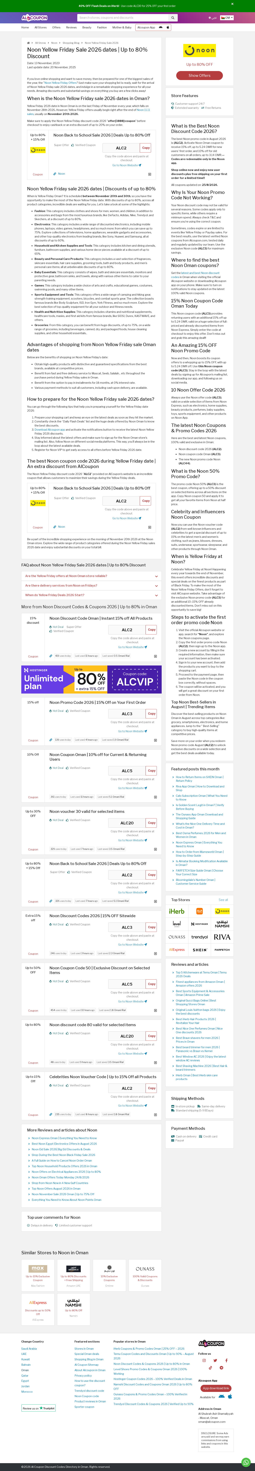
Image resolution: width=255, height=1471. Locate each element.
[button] (232, 4)
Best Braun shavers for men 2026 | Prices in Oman (198, 1039)
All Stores (41, 27)
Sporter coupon (84, 1407)
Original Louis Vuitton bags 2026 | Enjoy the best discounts (201, 1011)
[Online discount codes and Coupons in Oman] (28, 43)
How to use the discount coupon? (89, 1383)
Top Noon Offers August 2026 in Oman (56, 1188)
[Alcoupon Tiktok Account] (210, 1367)
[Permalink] (54, 174)
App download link (216, 1388)
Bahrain (26, 1364)
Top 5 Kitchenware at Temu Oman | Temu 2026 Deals (201, 974)
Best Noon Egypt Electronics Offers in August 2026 (64, 1143)
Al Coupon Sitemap (86, 1364)
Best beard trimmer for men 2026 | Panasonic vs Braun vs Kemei (198, 1049)
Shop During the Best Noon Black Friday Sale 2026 (63, 1155)
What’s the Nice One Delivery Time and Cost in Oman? (200, 825)
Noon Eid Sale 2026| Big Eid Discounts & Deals (61, 1149)
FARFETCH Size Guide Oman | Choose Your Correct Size (199, 872)
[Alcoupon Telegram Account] (221, 1367)
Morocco (27, 1391)
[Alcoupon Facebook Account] (226, 1360)
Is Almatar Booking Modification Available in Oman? (202, 863)
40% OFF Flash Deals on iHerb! (99, 5)
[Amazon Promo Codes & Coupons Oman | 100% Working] (73, 1268)
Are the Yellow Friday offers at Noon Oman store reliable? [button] (66, 576)
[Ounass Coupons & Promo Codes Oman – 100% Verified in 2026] (145, 1268)
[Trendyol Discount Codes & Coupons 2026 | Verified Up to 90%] (199, 936)
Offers (56, 27)
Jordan (25, 1386)
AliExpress (37, 1319)
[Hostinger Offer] (91, 679)
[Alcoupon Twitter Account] (215, 1360)
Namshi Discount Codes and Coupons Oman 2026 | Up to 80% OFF (152, 1387)
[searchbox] (122, 18)
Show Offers (200, 75)
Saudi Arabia (29, 1348)
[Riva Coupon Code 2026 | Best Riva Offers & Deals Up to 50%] (222, 936)
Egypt (25, 1381)
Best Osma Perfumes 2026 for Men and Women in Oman (201, 835)
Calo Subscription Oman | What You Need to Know (201, 797)
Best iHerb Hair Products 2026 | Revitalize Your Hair (196, 1021)
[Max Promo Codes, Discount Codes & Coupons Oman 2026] (38, 1268)
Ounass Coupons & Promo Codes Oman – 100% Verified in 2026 (150, 1397)
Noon (54, 43)
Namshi (74, 1315)
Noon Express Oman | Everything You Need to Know (64, 1138)
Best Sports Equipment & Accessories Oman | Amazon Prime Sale (200, 993)
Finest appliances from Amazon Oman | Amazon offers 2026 (200, 983)
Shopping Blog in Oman (88, 1359)
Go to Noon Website (125, 165)
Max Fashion (38, 1285)
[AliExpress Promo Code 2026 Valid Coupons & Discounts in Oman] (38, 1302)
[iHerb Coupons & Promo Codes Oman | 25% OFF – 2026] (176, 910)
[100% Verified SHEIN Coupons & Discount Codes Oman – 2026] (199, 949)
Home (25, 27)
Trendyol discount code (89, 1390)
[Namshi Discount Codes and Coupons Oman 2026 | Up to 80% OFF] (73, 1302)
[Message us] (246, 1462)
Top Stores (180, 900)
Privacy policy (83, 1375)
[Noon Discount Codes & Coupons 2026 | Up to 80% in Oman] (38, 149)
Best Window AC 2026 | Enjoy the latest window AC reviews (201, 1058)
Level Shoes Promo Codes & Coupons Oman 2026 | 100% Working (150, 1371)
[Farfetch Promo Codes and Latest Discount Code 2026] (222, 949)
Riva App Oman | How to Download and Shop (200, 788)
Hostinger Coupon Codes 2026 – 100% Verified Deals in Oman (152, 1379)
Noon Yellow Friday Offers (60, 83)
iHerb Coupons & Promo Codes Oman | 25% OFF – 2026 (148, 1348)
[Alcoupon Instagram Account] (204, 1360)
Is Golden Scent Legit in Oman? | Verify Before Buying (200, 807)
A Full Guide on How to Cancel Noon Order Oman (62, 1160)
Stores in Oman (84, 1348)
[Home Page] (34, 17)
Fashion (102, 27)
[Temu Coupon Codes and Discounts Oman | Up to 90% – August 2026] (199, 910)
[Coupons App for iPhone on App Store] (168, 27)
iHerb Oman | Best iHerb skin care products (197, 1077)
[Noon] (199, 50)
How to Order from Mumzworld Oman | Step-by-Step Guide (200, 853)
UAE (24, 1354)
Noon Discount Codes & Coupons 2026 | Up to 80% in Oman (151, 1364)
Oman (25, 1370)
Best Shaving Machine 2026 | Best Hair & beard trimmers (201, 1067)
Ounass (145, 1285)
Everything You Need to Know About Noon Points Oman (66, 1200)
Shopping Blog (71, 43)
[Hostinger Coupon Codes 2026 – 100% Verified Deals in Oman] (199, 923)
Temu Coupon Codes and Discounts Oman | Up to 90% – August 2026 (153, 1356)
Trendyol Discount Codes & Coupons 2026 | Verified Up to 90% (153, 1404)
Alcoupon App (146, 27)
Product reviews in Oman (90, 1401)
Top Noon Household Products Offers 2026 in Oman (64, 1166)
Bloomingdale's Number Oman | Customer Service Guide (195, 881)
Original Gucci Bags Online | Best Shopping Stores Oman (196, 1002)
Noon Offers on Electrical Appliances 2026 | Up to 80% (66, 1172)
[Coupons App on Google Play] (161, 27)
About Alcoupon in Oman (89, 1370)
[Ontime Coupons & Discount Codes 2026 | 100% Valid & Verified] (109, 1268)
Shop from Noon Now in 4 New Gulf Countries (60, 1183)
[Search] (173, 18)
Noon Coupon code (86, 1396)
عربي (214, 17)
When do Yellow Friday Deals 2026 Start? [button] (54, 595)
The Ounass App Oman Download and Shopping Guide (199, 816)
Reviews (71, 27)
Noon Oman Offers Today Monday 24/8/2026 (60, 1177)
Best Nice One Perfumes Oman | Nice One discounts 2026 (199, 1030)
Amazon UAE (73, 1285)
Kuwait (25, 1359)
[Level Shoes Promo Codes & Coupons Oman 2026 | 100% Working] (176, 923)
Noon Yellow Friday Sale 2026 (101, 43)
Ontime (109, 1285)
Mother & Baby (122, 27)
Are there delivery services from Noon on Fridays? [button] (61, 585)
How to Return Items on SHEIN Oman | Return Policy (199, 779)
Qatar (24, 1375)
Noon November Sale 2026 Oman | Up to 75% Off (63, 1194)
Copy (146, 148)
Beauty (86, 27)
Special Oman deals (86, 1354)
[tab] (91, 576)
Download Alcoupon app (50, 429)
